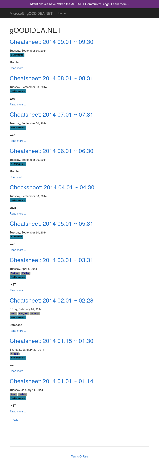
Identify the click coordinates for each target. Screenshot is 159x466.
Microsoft (17, 12)
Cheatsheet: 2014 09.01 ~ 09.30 (51, 41)
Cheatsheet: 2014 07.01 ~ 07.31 (51, 114)
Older (16, 420)
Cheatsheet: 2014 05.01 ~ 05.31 (51, 223)
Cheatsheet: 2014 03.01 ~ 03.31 (51, 260)
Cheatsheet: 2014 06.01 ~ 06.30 (51, 150)
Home (62, 13)
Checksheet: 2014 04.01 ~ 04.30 (52, 187)
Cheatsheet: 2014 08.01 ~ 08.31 (51, 78)
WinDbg (25, 273)
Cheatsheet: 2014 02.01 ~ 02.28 (51, 300)
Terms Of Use (79, 456)
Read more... (18, 68)
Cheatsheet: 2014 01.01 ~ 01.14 (51, 381)
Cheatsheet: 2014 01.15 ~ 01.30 (51, 340)
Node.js (35, 313)
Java (13, 313)
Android (14, 273)
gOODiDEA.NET (40, 12)
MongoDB (23, 313)
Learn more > (120, 4)
